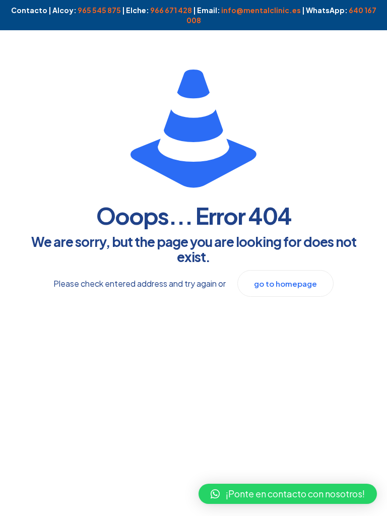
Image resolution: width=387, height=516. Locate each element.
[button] (288, 494)
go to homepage (285, 283)
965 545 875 (99, 10)
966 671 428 (171, 10)
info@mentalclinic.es (261, 10)
